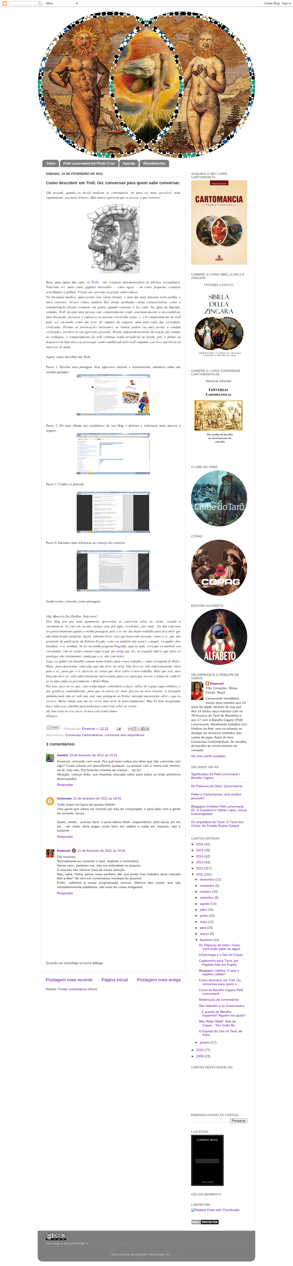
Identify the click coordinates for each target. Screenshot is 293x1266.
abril (203, 928)
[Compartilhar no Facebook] (143, 729)
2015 (200, 850)
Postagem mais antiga (159, 979)
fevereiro (207, 940)
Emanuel (89, 728)
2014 (200, 856)
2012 (200, 868)
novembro (207, 885)
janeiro (205, 1042)
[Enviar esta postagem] (118, 728)
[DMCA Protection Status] (205, 1223)
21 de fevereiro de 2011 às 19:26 (101, 850)
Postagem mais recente (69, 979)
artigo (120, 651)
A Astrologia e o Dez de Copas (221, 955)
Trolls (96, 282)
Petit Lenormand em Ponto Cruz (89, 163)
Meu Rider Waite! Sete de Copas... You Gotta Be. (217, 1023)
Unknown (64, 798)
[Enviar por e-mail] (130, 729)
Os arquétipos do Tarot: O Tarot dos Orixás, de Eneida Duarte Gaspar (217, 823)
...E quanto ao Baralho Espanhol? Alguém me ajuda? (222, 1013)
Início (51, 163)
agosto (205, 903)
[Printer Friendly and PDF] (53, 728)
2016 (200, 844)
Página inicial (115, 979)
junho (204, 915)
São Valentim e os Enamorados (221, 1006)
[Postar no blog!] (134, 729)
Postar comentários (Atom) (77, 989)
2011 (200, 874)
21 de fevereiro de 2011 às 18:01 (97, 798)
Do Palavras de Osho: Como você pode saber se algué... (221, 947)
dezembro (207, 879)
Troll (62, 311)
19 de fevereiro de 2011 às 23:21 (93, 755)
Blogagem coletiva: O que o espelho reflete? (219, 972)
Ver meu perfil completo (208, 756)
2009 (200, 1056)
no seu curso (73, 711)
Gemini (62, 755)
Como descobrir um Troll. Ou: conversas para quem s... (220, 982)
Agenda (129, 163)
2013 (200, 862)
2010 (200, 1050)
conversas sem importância (124, 735)
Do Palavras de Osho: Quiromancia (216, 786)
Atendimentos (154, 163)
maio (204, 922)
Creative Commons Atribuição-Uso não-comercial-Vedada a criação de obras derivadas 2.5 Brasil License (165, 1243)
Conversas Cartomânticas (84, 735)
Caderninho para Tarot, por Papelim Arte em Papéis (219, 962)
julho (204, 909)
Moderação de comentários (219, 999)
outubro (206, 891)
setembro (207, 897)
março (205, 933)
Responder (65, 784)
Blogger (175, 1254)
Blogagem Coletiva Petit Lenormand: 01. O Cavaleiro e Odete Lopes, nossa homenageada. (219, 810)
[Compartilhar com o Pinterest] (147, 729)
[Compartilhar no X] (138, 729)
